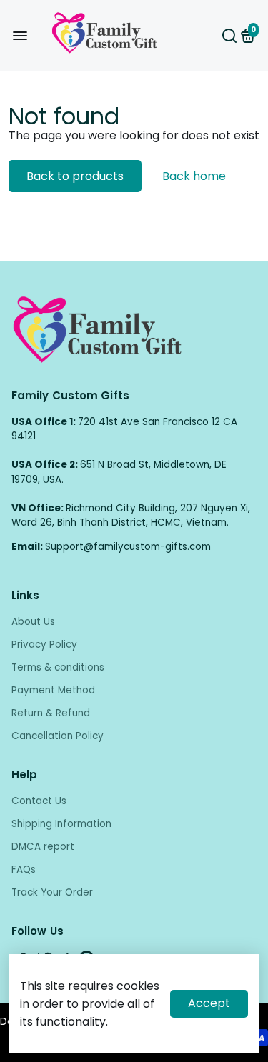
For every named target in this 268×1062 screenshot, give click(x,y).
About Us (33, 621)
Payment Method (53, 690)
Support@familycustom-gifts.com (128, 546)
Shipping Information (61, 824)
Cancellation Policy (57, 736)
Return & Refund (50, 713)
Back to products (75, 176)
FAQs (23, 869)
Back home (194, 176)
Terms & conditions (57, 667)
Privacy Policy (44, 644)
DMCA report (42, 846)
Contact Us (38, 801)
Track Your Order (52, 892)
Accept (209, 1003)
